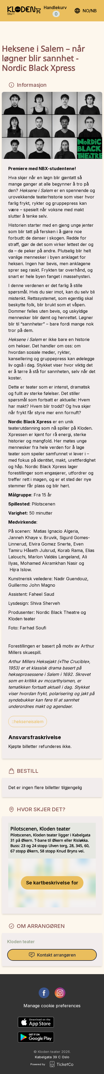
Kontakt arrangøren (56, 955)
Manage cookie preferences (52, 1005)
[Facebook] (44, 992)
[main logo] (21, 10)
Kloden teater (21, 941)
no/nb (90, 10)
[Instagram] (60, 992)
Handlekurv (55, 11)
